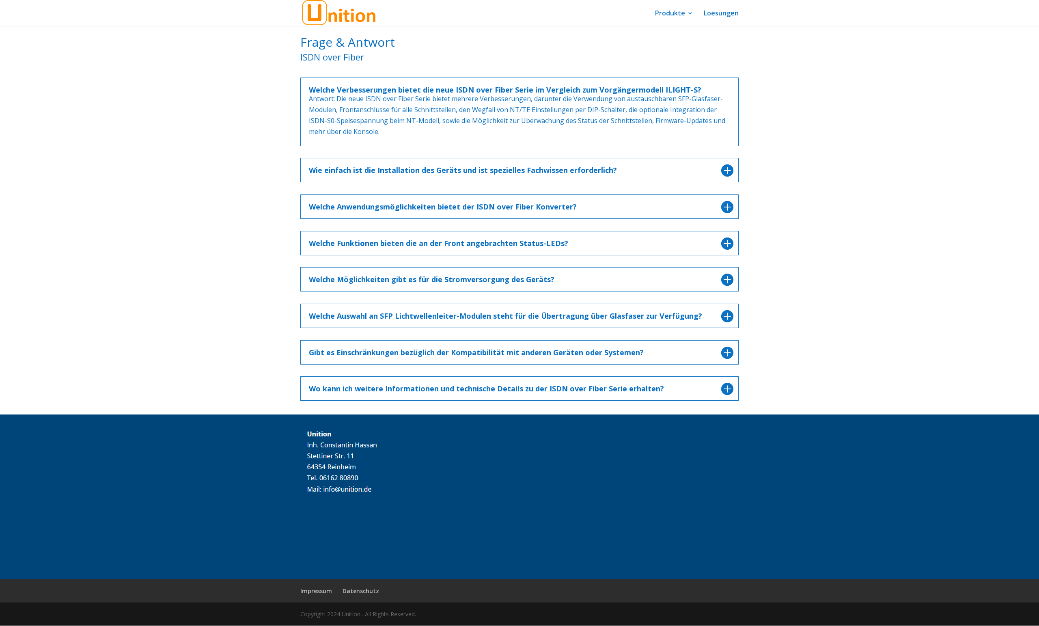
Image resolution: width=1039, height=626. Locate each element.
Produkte (670, 13)
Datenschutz (361, 591)
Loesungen (721, 13)
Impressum (316, 591)
